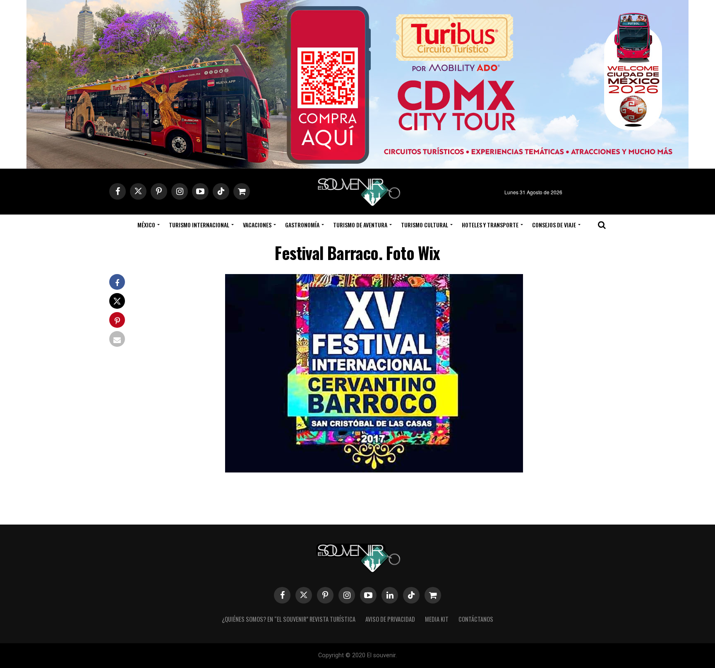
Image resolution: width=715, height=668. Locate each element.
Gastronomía (302, 224)
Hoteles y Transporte (490, 224)
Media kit (437, 619)
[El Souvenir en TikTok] (411, 595)
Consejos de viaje (554, 224)
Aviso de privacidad (390, 619)
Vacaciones (257, 224)
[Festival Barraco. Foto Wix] (374, 470)
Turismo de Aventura (360, 224)
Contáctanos (475, 619)
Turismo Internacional (199, 224)
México (146, 224)
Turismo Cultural (424, 224)
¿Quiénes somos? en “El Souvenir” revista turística (288, 619)
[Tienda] (433, 595)
